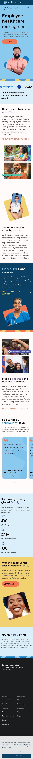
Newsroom (21, 704)
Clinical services (7, 704)
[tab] (14, 482)
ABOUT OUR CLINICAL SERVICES (11, 292)
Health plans (6, 700)
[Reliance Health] (11, 8)
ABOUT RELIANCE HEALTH (13, 409)
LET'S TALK (8, 42)
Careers (4, 720)
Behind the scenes (8, 716)
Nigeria (19, 712)
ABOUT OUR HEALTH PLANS (14, 139)
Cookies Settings (16, 751)
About (4, 712)
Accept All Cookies (16, 755)
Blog (19, 700)
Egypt (19, 716)
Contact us (5, 724)
